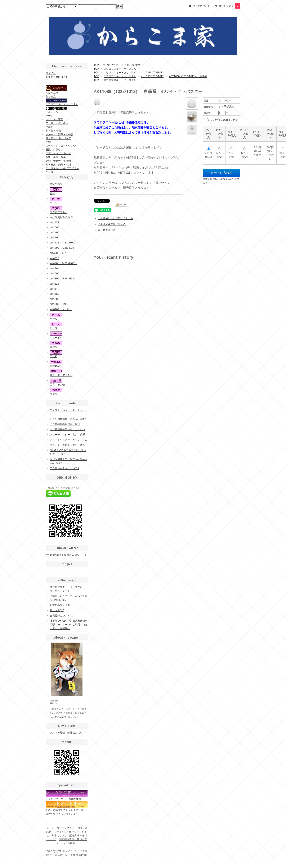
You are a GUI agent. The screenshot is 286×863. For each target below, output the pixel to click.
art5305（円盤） (59, 304)
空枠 (52, 193)
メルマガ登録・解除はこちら (66, 732)
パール (53, 318)
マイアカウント (201, 6)
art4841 (54, 289)
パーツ (53, 203)
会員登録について (60, 615)
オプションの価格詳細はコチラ (220, 119)
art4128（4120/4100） (63, 242)
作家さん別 (52, 93)
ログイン (51, 73)
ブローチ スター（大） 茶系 (67, 434)
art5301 (54, 299)
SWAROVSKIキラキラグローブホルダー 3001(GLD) (68, 452)
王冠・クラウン (54, 149)
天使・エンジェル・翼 (58, 153)
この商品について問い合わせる (115, 218)
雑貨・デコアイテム (61, 375)
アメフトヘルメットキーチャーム (69, 440)
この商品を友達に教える (112, 224)
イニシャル (52, 112)
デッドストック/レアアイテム (62, 168)
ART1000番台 (132, 65)
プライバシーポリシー (66, 832)
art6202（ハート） (61, 309)
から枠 (49, 172)
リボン (49, 127)
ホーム (50, 828)
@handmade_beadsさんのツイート (66, 555)
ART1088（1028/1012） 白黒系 (188, 76)
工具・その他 (57, 384)
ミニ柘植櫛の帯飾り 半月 (65, 424)
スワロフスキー (112, 65)
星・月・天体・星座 (57, 123)
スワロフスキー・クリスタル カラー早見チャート (69, 589)
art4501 (54, 268)
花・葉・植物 (53, 130)
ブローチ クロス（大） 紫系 (67, 445)
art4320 (54, 258)
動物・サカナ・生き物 (58, 161)
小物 (48, 142)
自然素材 (55, 365)
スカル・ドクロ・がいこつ (61, 145)
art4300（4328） (60, 253)
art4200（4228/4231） (63, 248)
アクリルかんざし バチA (64, 468)
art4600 (54, 273)
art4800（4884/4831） (63, 278)
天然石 (53, 356)
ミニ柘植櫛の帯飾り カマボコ (67, 429)
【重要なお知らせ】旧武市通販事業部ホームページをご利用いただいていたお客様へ (69, 624)
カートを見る (228, 6)
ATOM (71, 843)
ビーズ (53, 328)
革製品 (53, 347)
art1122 (54, 222)
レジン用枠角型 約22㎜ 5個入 (68, 419)
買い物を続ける (107, 230)
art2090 (54, 227)
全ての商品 (56, 184)
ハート (49, 115)
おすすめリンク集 (60, 605)
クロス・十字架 (54, 119)
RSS (64, 843)
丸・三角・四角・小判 (58, 164)
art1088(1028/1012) (152, 72)
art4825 (54, 284)
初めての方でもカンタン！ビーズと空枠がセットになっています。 (66, 811)
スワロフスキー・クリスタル (120, 68)
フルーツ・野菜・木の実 (59, 134)
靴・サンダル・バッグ (58, 138)
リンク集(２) (57, 610)
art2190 (54, 232)
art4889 (56, 294)
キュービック (57, 337)
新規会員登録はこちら (58, 77)
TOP (96, 65)
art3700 (54, 237)
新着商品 (51, 96)
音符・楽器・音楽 (56, 157)
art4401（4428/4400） (63, 263)
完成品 (53, 394)
